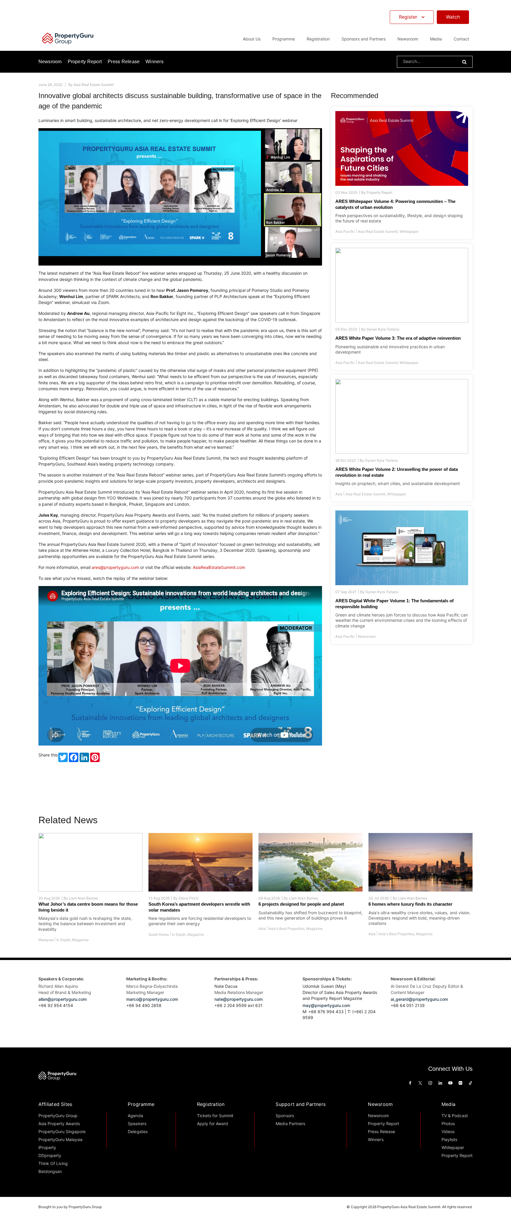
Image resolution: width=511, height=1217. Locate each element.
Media (448, 1104)
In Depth (63, 940)
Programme (141, 1104)
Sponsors (285, 1115)
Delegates (137, 1131)
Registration (211, 1104)
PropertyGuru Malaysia (60, 1139)
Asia (338, 494)
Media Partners (290, 1123)
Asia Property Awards (59, 1123)
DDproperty (49, 1155)
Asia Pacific (345, 231)
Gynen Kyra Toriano (382, 329)
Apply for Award (212, 1123)
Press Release (124, 61)
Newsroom (407, 38)
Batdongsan (50, 1171)
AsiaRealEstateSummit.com (219, 567)
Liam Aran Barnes (83, 898)
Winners (154, 61)
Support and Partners (301, 1104)
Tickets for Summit (215, 1115)
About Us (252, 38)
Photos (448, 1123)
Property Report (85, 61)
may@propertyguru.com (326, 1005)
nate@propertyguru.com (238, 999)
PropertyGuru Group (58, 1115)
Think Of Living (53, 1163)
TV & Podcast (455, 1115)
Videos (448, 1131)
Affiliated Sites (55, 1104)
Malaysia (46, 940)
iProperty (47, 1147)
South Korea (158, 934)
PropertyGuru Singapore (62, 1131)
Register (408, 17)
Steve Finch (188, 898)
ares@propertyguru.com (115, 567)
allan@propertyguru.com (62, 999)
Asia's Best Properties (286, 928)
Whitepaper (409, 231)
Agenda (135, 1115)
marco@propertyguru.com (152, 999)
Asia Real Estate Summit (94, 84)
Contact (461, 38)
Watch (453, 17)
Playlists (449, 1139)
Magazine (80, 940)
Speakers (137, 1123)
